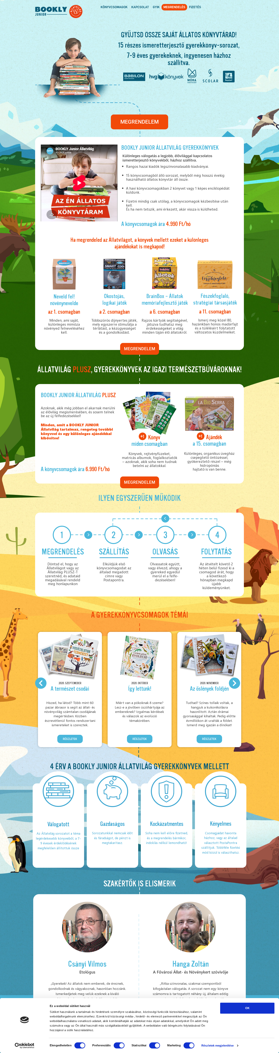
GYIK (156, 7)
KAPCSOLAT (140, 7)
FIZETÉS (195, 7)
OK (247, 1008)
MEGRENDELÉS (174, 7)
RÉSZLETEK (70, 738)
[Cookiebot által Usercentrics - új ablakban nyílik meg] (24, 1045)
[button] (139, 122)
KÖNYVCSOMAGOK (114, 7)
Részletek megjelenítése (217, 1045)
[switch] (119, 1045)
